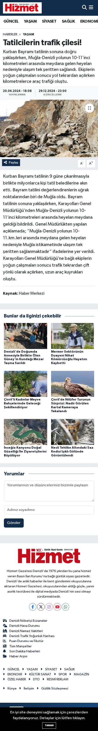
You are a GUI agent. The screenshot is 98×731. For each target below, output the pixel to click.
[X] (41, 607)
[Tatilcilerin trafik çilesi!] (49, 128)
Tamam (49, 725)
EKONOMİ (15, 674)
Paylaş (13, 162)
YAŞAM (30, 21)
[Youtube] (57, 607)
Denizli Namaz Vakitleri (26, 631)
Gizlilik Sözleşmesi (54, 688)
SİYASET (49, 21)
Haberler (10, 34)
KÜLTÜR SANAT (40, 674)
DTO (36, 679)
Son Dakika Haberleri (24, 651)
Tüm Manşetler (20, 646)
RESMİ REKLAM (57, 679)
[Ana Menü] (91, 8)
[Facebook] (32, 607)
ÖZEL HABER (17, 679)
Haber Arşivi (18, 656)
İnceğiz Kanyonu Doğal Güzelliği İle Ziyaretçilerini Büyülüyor (25, 451)
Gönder (14, 523)
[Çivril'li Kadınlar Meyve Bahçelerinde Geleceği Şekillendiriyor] (25, 384)
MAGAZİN (81, 674)
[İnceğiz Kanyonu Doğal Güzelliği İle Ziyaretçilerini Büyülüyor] (25, 432)
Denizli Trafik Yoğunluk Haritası (31, 636)
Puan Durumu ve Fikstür (26, 641)
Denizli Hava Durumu (24, 625)
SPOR (63, 674)
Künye (12, 688)
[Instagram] (49, 607)
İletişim (29, 688)
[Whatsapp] (65, 607)
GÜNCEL (10, 21)
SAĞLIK (68, 21)
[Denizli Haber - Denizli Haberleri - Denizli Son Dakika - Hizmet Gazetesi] (22, 8)
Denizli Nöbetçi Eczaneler (28, 620)
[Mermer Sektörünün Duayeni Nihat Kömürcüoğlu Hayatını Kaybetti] (72, 336)
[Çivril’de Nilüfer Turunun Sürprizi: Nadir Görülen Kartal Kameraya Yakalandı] (72, 384)
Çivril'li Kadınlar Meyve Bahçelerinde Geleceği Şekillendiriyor (22, 403)
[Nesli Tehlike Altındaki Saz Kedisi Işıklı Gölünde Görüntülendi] (72, 432)
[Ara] (84, 8)
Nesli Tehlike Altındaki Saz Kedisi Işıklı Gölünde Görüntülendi (72, 451)
